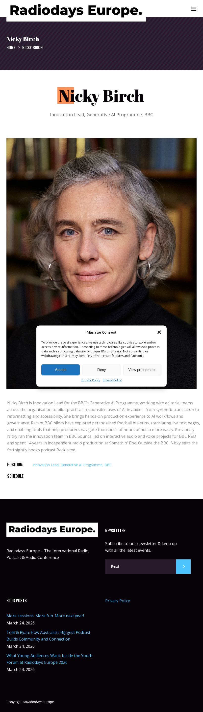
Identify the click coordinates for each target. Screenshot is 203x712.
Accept (60, 370)
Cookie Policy (90, 380)
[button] (159, 332)
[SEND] (183, 566)
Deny (101, 370)
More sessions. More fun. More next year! (45, 616)
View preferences (142, 370)
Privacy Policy (112, 380)
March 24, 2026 (20, 623)
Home (10, 47)
